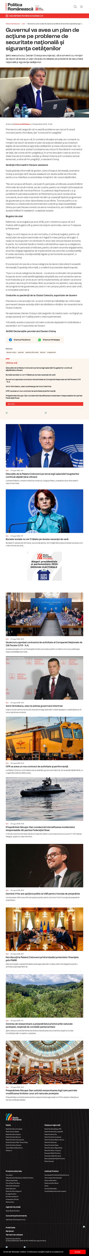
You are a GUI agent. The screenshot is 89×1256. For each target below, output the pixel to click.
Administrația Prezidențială (53, 1178)
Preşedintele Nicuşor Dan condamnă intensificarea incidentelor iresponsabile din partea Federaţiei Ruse (44, 396)
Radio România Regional (13, 1191)
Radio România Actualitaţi (14, 1129)
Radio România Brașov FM (52, 1129)
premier (21, 352)
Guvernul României (50, 1180)
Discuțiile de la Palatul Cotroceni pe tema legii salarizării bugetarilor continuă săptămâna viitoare (44, 369)
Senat (46, 1186)
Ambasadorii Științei (12, 1199)
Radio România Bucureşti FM (53, 1131)
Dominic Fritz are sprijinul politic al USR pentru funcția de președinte (44, 871)
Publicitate (10, 1228)
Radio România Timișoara (52, 1150)
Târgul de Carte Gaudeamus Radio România (19, 1178)
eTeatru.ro (9, 1150)
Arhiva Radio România (13, 1183)
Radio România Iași (50, 1142)
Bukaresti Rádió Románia (52, 1153)
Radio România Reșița (51, 1145)
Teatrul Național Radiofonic (14, 1148)
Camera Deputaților (50, 1188)
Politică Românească (12, 1186)
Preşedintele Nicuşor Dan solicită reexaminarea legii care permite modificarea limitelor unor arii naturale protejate (44, 1069)
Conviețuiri (9, 1175)
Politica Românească (13, 23)
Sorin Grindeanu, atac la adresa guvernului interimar (44, 386)
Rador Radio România (13, 1211)
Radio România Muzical (13, 1137)
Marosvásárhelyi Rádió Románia (54, 1158)
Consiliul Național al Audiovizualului (55, 1191)
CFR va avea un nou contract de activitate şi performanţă (44, 391)
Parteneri (10, 1231)
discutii (42, 352)
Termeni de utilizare (14, 1235)
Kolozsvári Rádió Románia (52, 1156)
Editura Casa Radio (12, 1180)
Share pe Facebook (22, 340)
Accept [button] (77, 1252)
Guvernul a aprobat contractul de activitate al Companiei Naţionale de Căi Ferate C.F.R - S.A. (44, 380)
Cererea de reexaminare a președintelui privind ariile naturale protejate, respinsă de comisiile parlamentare (44, 1003)
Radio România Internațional (15, 1139)
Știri (23, 23)
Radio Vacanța (49, 1161)
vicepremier (51, 352)
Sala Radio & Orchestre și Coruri (16, 1219)
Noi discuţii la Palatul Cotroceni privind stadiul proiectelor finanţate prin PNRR (44, 936)
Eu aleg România (11, 1194)
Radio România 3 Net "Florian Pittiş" (17, 1142)
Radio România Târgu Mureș (53, 1148)
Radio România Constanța (52, 1137)
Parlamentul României (51, 1183)
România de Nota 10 (12, 1196)
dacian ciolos (11, 352)
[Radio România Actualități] (25, 7)
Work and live (10, 1202)
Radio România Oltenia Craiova (54, 1139)
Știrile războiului (11, 1188)
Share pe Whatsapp (51, 340)
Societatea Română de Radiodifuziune (56, 1175)
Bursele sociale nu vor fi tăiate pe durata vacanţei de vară (44, 375)
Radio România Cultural (13, 1134)
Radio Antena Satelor (12, 1131)
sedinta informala (31, 352)
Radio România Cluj (50, 1134)
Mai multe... (12, 404)
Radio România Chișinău (13, 1145)
